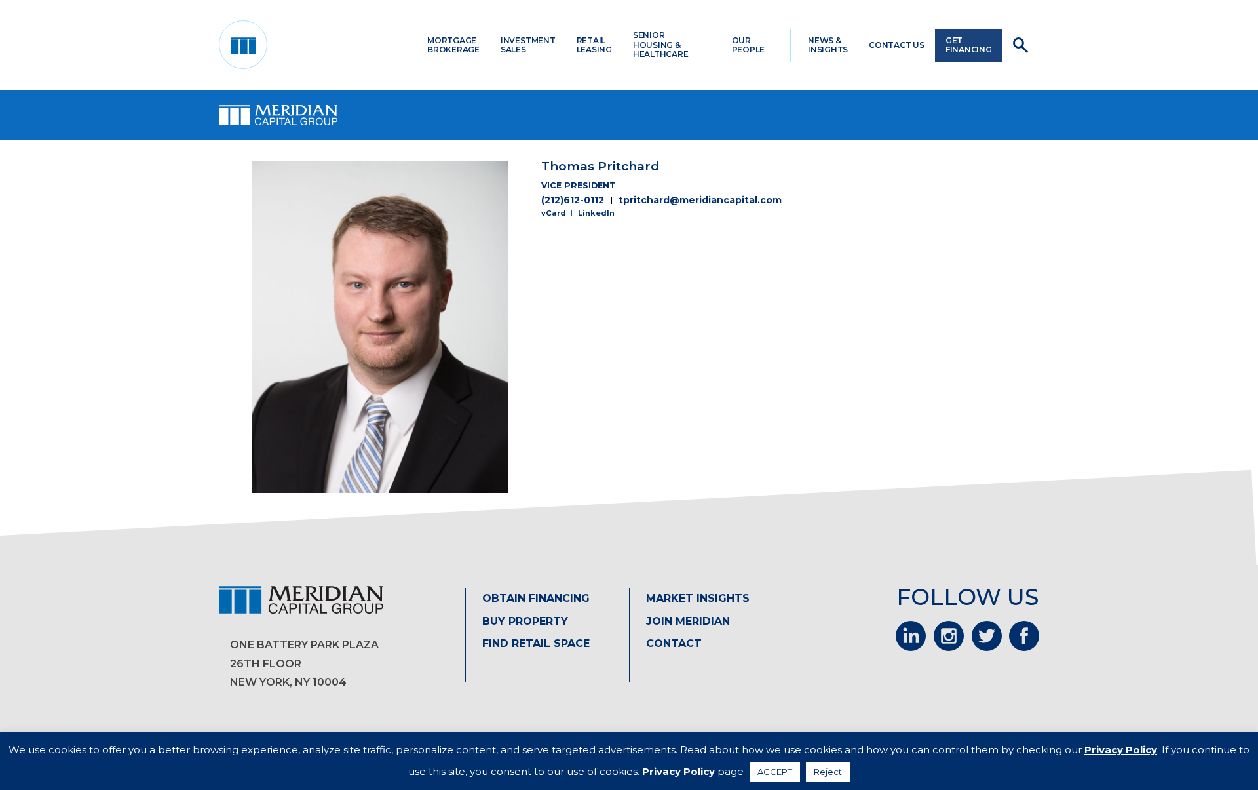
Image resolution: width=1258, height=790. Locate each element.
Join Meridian (688, 621)
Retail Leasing (594, 44)
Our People (748, 44)
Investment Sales (528, 44)
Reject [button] (828, 771)
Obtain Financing (536, 598)
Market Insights (698, 598)
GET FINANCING (968, 44)
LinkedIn (596, 213)
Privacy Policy (1120, 749)
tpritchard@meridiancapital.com (700, 200)
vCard (553, 213)
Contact (674, 643)
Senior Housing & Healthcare (661, 44)
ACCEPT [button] (774, 771)
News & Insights (828, 44)
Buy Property (525, 621)
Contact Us (896, 45)
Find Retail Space (536, 643)
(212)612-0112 (572, 200)
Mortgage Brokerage (453, 44)
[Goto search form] (1020, 45)
